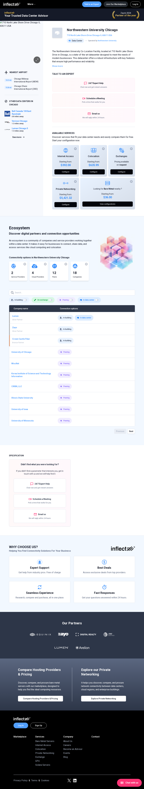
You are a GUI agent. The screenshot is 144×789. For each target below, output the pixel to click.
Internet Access (66, 156)
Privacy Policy (21, 780)
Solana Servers (42, 765)
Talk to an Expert (91, 4)
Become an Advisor (72, 749)
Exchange (40, 757)
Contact (95, 736)
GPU (37, 761)
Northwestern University (107, 41)
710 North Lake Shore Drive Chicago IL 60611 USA (89, 35)
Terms (34, 780)
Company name (21, 308)
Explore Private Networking (103, 698)
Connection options (69, 308)
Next (131, 431)
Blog (65, 757)
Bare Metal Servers (44, 741)
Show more (57, 66)
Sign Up (38, 725)
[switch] (25, 300)
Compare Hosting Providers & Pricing (40, 698)
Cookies (45, 780)
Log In (135, 4)
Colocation (93, 156)
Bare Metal (109, 189)
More (30, 4)
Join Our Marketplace (116, 4)
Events (66, 753)
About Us (67, 741)
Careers (67, 745)
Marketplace (20, 736)
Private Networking (65, 189)
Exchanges (121, 156)
